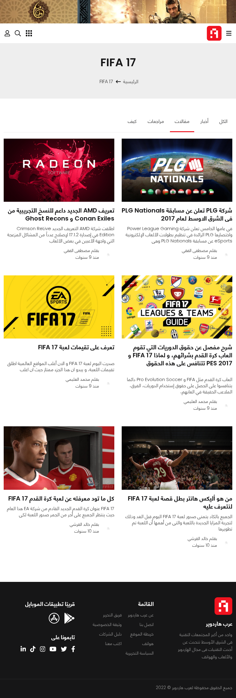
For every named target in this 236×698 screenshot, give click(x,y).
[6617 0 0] (177, 307)
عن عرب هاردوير (141, 615)
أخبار (204, 121)
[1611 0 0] (59, 307)
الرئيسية (130, 81)
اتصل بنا (147, 624)
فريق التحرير (112, 615)
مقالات (182, 121)
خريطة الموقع (142, 634)
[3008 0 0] (177, 170)
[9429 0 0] (177, 457)
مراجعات (156, 121)
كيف (132, 121)
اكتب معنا (113, 643)
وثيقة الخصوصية (107, 624)
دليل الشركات (110, 634)
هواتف (148, 643)
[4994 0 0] (59, 457)
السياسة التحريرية (140, 653)
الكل (223, 121)
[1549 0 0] (59, 170)
